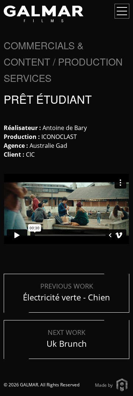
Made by (104, 385)
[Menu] (122, 11)
